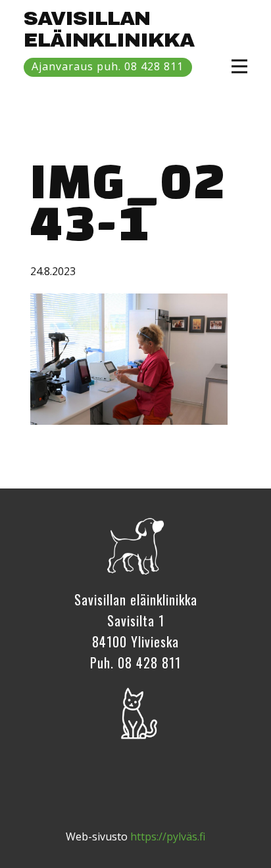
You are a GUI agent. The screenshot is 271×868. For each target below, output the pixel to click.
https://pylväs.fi (167, 836)
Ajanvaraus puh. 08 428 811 (108, 66)
